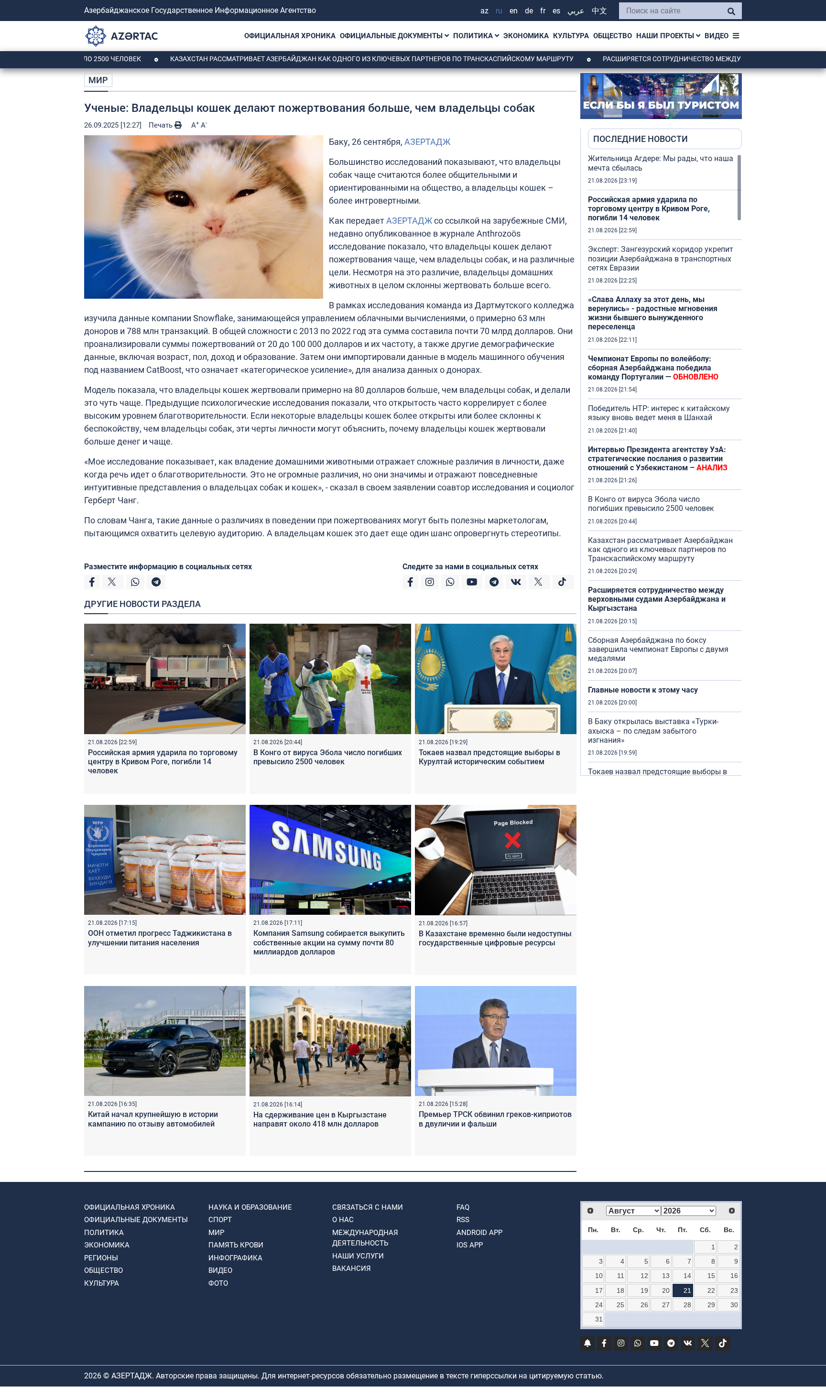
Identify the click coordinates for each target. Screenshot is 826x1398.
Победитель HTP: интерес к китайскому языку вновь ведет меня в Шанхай (659, 413)
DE (529, 10)
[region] (665, 464)
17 (599, 1290)
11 (620, 1275)
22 (711, 1290)
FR (542, 10)
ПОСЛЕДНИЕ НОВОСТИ (640, 139)
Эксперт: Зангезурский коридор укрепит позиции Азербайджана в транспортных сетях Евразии (660, 258)
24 (599, 1305)
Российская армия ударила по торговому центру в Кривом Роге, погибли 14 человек (163, 761)
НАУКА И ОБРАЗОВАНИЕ (250, 1207)
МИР (98, 80)
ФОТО (218, 1283)
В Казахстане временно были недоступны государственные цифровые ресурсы (495, 938)
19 (644, 1290)
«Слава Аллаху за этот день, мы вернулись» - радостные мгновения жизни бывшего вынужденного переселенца (652, 313)
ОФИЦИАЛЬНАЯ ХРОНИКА (290, 36)
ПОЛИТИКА (474, 36)
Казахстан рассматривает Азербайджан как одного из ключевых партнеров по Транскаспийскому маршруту (315, 59)
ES (556, 10)
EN (514, 10)
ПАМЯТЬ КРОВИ (235, 1245)
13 (666, 1275)
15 (711, 1275)
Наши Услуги (358, 1256)
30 (734, 1305)
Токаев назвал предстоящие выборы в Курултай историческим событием (489, 757)
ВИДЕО (716, 36)
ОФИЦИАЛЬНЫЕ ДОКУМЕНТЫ (392, 36)
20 (666, 1290)
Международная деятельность (365, 1238)
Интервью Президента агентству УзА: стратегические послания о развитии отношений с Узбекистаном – (658, 458)
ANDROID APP (479, 1232)
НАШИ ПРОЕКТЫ (666, 36)
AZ (484, 10)
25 (620, 1305)
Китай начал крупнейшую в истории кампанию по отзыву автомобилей (153, 1119)
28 (687, 1305)
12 (644, 1275)
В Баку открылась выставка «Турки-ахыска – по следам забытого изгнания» (653, 730)
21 (687, 1290)
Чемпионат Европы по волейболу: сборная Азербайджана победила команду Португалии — (653, 367)
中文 (599, 10)
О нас (343, 1219)
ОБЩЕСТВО (612, 36)
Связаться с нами (367, 1207)
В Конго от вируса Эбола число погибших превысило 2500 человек (327, 757)
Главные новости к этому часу (644, 689)
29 (711, 1305)
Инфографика (235, 1258)
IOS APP (469, 1245)
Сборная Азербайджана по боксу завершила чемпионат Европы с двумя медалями (658, 649)
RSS (462, 1219)
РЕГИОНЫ (101, 1258)
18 (620, 1290)
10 (599, 1275)
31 (599, 1319)
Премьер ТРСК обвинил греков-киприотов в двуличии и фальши (495, 1119)
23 (734, 1290)
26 (644, 1305)
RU (499, 10)
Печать (161, 125)
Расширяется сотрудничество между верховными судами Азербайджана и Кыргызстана (657, 599)
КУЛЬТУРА (571, 36)
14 (687, 1275)
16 (734, 1275)
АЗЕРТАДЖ (427, 142)
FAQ (462, 1207)
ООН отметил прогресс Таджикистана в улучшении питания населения (160, 938)
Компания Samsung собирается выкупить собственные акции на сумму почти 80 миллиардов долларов (329, 942)
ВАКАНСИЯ (351, 1268)
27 (666, 1305)
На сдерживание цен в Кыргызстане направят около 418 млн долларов (320, 1119)
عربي (576, 10)
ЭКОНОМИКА (526, 36)
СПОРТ (220, 1219)
